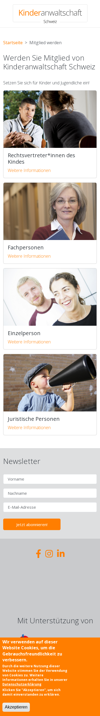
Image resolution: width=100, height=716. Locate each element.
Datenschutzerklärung (21, 684)
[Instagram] (49, 553)
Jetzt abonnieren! (31, 524)
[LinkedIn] (61, 553)
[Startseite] (50, 13)
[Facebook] (38, 553)
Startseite (13, 43)
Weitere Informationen (29, 170)
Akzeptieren (16, 707)
